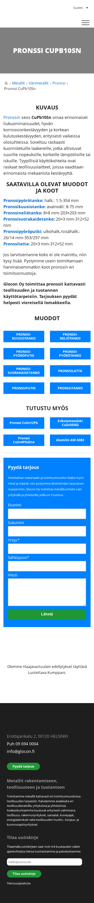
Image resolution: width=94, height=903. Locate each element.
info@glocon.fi (21, 751)
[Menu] (86, 22)
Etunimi (14, 505)
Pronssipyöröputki (22, 231)
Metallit (18, 83)
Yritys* (14, 540)
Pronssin (11, 117)
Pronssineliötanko (22, 213)
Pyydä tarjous (23, 766)
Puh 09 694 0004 (22, 743)
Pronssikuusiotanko (23, 206)
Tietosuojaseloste (19, 883)
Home (6, 83)
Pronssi (58, 83)
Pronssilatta (16, 244)
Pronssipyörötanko (22, 200)
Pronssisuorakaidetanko (28, 219)
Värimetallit (39, 83)
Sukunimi (16, 522)
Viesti (12, 575)
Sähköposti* (18, 557)
